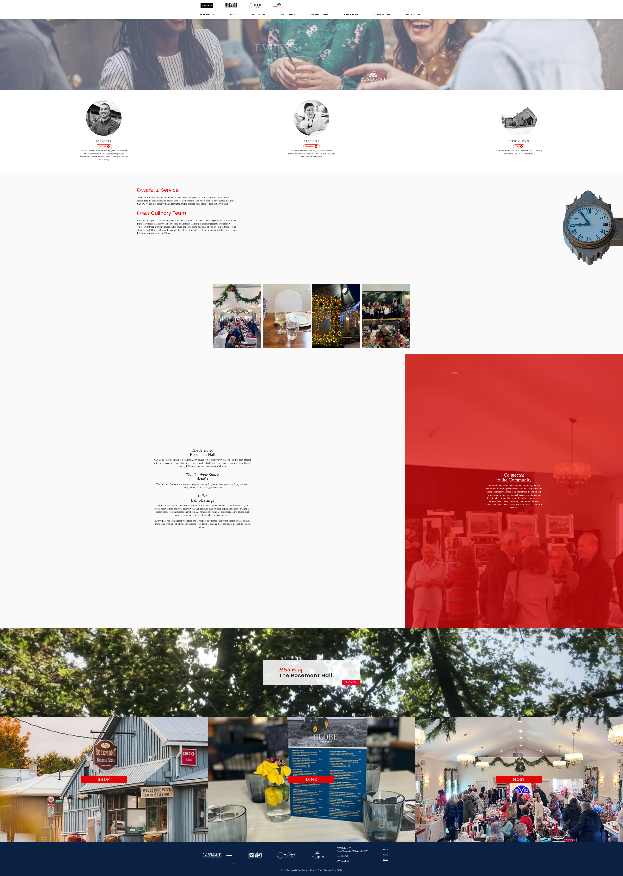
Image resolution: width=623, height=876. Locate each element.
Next (402, 315)
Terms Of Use (337, 870)
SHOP (385, 850)
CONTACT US (382, 14)
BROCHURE (288, 14)
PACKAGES (259, 14)
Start (517, 146)
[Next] (582, 50)
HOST (233, 14)
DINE (385, 854)
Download (102, 146)
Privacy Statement (325, 870)
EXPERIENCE (207, 14)
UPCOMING (413, 14)
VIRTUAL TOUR (319, 14)
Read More (350, 682)
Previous (220, 315)
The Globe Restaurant (206, 230)
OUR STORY (351, 14)
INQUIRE (267, 64)
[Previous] (41, 50)
